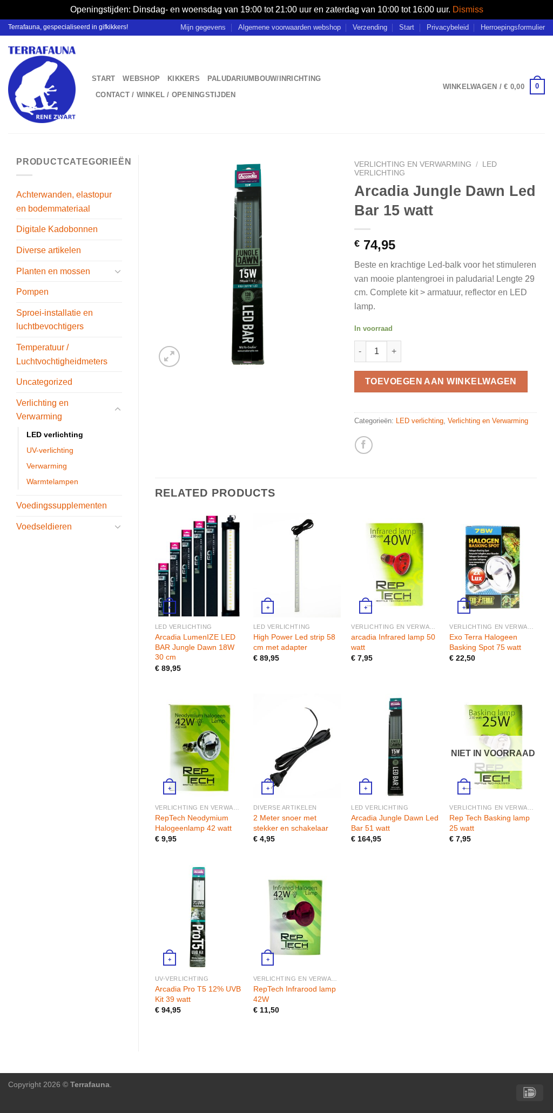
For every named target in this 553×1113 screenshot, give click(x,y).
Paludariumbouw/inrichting (264, 78)
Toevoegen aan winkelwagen (441, 381)
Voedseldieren (44, 526)
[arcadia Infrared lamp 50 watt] (395, 565)
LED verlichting (54, 434)
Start (406, 27)
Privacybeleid (448, 27)
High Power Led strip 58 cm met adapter (294, 642)
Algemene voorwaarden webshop (289, 27)
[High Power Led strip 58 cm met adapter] (297, 565)
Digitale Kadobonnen (57, 229)
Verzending (370, 27)
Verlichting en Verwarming (42, 410)
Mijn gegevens (203, 27)
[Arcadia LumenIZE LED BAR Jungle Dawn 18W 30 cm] (198, 565)
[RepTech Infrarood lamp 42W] (297, 917)
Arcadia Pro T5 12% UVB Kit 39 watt (198, 994)
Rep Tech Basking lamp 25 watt (489, 822)
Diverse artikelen (48, 250)
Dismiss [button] (468, 9)
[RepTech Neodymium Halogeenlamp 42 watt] (198, 746)
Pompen (32, 291)
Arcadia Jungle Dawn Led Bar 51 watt (395, 822)
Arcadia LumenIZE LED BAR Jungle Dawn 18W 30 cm (195, 647)
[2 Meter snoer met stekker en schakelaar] (297, 746)
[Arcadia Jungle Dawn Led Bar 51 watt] (395, 746)
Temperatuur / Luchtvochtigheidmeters (61, 354)
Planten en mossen (53, 271)
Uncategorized (44, 381)
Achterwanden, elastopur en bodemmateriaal (64, 201)
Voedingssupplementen (61, 505)
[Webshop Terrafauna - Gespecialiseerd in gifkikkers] (42, 84)
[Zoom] (169, 356)
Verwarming (46, 466)
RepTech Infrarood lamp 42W (294, 994)
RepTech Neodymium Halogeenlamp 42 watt (193, 822)
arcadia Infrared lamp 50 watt (393, 642)
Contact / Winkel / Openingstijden (165, 95)
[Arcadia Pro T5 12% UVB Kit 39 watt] (198, 917)
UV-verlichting (49, 450)
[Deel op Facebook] (364, 445)
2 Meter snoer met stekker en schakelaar (290, 822)
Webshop (141, 78)
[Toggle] (117, 270)
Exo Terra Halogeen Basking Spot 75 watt (485, 642)
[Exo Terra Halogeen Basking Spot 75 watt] (493, 565)
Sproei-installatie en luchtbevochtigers (54, 319)
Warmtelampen (52, 481)
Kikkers (183, 78)
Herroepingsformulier (513, 27)
